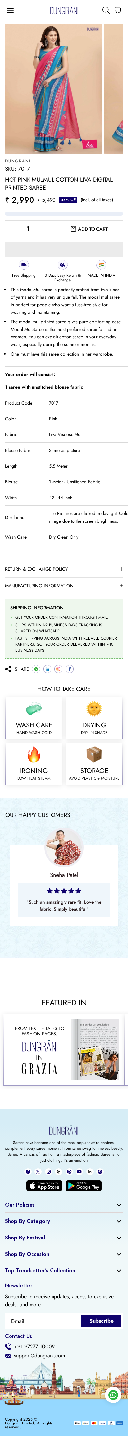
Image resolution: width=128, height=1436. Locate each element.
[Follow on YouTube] (79, 1172)
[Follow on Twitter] (38, 1172)
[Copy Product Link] (58, 669)
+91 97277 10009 (34, 1346)
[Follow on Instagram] (48, 1172)
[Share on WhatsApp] (36, 669)
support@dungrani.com (39, 1356)
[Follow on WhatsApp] (100, 1172)
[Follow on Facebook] (28, 1172)
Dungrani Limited (19, 1423)
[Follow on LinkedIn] (90, 1172)
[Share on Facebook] (70, 669)
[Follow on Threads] (58, 1172)
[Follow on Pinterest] (69, 1172)
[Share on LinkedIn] (47, 669)
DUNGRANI (18, 161)
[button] (64, 249)
